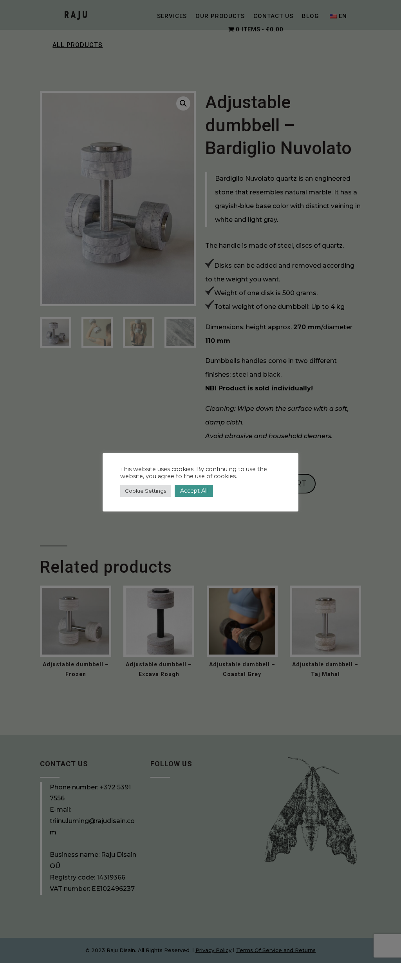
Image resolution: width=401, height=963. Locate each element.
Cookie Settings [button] (145, 491)
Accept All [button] (194, 490)
